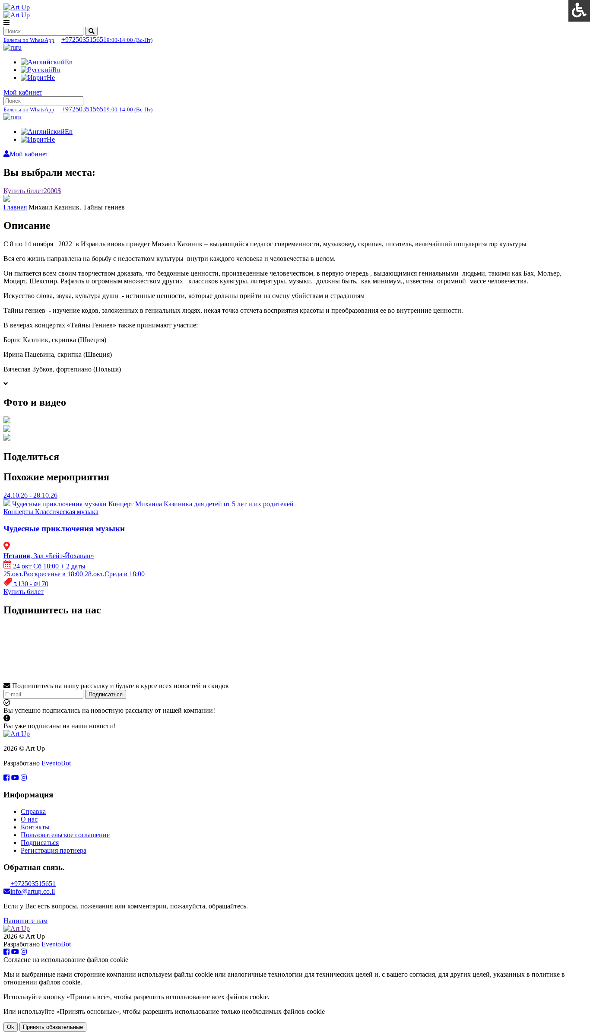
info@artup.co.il (32, 891)
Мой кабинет (22, 92)
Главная (15, 207)
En (69, 62)
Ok (10, 1027)
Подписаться (106, 694)
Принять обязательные (53, 1027)
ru (19, 47)
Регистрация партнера (53, 850)
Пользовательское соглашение (65, 834)
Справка (33, 811)
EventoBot (56, 763)
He (51, 77)
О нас (29, 819)
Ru (56, 69)
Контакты (35, 827)
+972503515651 (77, 39)
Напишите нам (25, 920)
